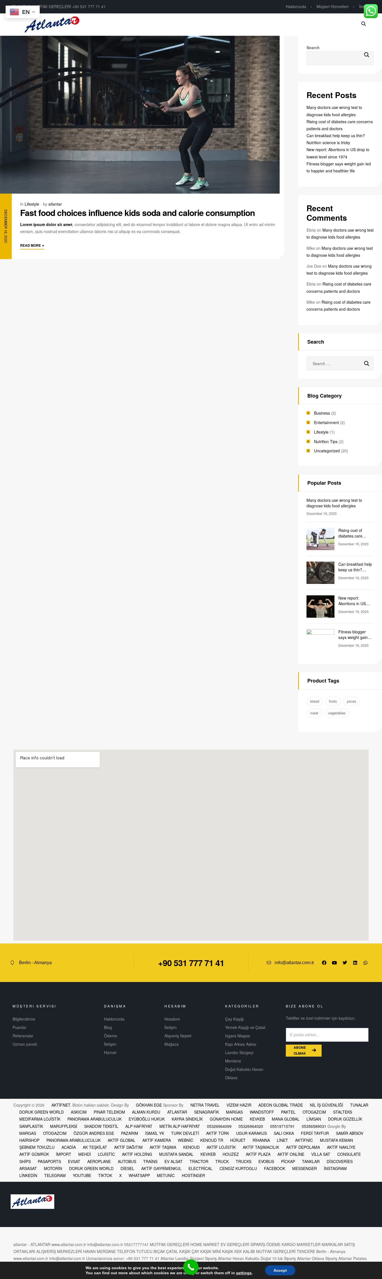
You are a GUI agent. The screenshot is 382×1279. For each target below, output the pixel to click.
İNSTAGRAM (335, 1168)
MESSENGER (304, 1168)
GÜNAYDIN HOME (226, 1119)
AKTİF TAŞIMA (163, 1147)
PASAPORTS (49, 1161)
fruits (333, 701)
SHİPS (25, 1161)
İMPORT (63, 1154)
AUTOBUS (127, 1161)
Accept (280, 1270)
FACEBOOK (274, 1168)
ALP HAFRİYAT (138, 1126)
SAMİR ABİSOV (349, 1133)
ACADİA (69, 1147)
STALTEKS (342, 1112)
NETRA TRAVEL (205, 1105)
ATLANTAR (177, 1112)
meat (314, 712)
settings (244, 1273)
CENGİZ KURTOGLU (238, 1168)
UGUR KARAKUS (251, 1133)
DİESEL (127, 1168)
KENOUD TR (211, 1140)
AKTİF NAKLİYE (341, 1147)
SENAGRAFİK (206, 1112)
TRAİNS (150, 1161)
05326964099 (219, 1126)
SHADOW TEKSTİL (101, 1126)
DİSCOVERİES (340, 1161)
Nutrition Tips (326, 441)
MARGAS (234, 1112)
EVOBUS (266, 1161)
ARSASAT (28, 1168)
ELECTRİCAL (200, 1168)
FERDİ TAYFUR (315, 1133)
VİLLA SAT (320, 1154)
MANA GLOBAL (286, 1119)
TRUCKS (243, 1161)
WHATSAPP (139, 1175)
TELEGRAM (55, 1175)
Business (322, 413)
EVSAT (74, 1161)
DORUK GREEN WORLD (41, 1112)
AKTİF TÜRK (217, 1133)
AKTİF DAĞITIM (128, 1147)
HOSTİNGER (193, 1175)
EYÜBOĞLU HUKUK (147, 1119)
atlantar (55, 204)
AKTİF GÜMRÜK (34, 1154)
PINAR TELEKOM (109, 1112)
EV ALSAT (173, 1161)
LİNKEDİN (28, 1175)
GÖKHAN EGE (149, 1105)
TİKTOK (105, 1175)
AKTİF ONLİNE (290, 1154)
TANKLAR (311, 1161)
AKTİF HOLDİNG (137, 1154)
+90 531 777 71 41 (191, 963)
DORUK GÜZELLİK (345, 1119)
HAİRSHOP (29, 1140)
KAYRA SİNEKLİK (187, 1119)
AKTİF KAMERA (156, 1140)
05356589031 (314, 1126)
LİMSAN (313, 1119)
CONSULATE (349, 1154)
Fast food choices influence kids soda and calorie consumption (137, 212)
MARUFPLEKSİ (63, 1126)
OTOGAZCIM (314, 1112)
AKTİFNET (60, 1105)
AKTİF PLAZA (258, 1154)
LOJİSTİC (106, 1154)
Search (313, 47)
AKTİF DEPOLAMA (303, 1147)
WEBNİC (185, 1140)
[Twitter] (344, 962)
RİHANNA (261, 1140)
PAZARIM (129, 1133)
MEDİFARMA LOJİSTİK (39, 1119)
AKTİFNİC (304, 1140)
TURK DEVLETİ (185, 1133)
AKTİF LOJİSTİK (221, 1147)
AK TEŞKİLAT (95, 1147)
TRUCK (222, 1161)
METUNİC (166, 1175)
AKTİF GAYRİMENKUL (161, 1168)
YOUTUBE (82, 1175)
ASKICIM (79, 1112)
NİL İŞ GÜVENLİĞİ (326, 1105)
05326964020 (251, 1126)
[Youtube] (334, 962)
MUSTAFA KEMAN (336, 1140)
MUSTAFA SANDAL (176, 1154)
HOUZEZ (231, 1154)
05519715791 (282, 1126)
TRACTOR (199, 1161)
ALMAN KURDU (146, 1112)
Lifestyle (32, 204)
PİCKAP (288, 1161)
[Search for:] (340, 363)
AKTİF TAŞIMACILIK (261, 1147)
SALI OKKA (284, 1133)
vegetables (337, 712)
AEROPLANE (99, 1161)
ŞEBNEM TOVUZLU (37, 1147)
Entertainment (326, 422)
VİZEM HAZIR (239, 1105)
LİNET (282, 1140)
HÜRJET (238, 1140)
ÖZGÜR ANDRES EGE (94, 1133)
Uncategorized (327, 450)
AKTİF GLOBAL (121, 1140)
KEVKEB (257, 1119)
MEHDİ (84, 1154)
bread (314, 701)
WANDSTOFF (262, 1112)
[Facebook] (324, 962)
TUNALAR (359, 1105)
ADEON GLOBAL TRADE (280, 1105)
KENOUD (191, 1147)
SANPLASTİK (31, 1126)
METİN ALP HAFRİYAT (179, 1126)
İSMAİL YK (154, 1133)
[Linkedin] (355, 962)
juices (351, 701)
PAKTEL (288, 1112)
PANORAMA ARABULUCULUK (94, 1119)
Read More (32, 245)
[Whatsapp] (365, 962)
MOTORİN (53, 1168)
